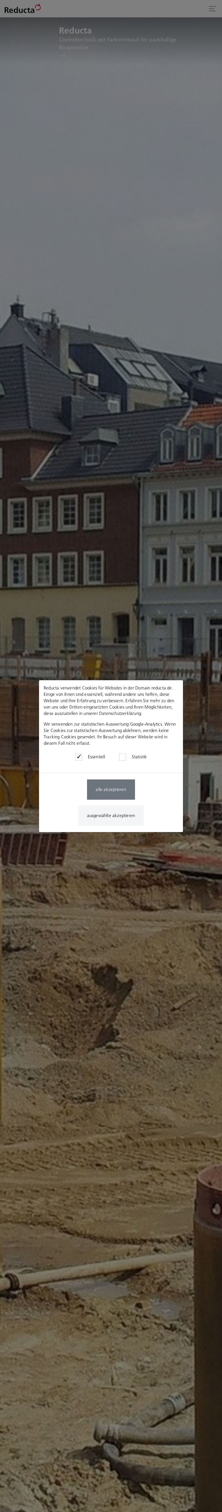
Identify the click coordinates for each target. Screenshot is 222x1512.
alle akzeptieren (111, 789)
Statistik (139, 756)
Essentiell (96, 756)
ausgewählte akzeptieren (111, 815)
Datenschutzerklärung (120, 713)
